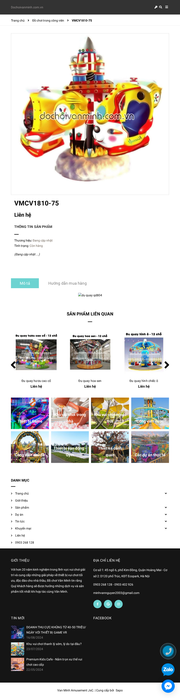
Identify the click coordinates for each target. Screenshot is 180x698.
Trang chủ (22, 493)
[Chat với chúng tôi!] (168, 686)
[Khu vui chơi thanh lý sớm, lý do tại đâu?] (17, 649)
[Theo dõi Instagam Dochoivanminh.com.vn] (118, 604)
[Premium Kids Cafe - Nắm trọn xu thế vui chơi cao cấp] (17, 664)
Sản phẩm (22, 507)
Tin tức (20, 521)
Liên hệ (20, 535)
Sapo (119, 690)
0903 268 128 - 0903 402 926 (113, 584)
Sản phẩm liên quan (90, 314)
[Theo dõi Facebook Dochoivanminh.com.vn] (97, 604)
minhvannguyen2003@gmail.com (116, 593)
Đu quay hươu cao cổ (36, 381)
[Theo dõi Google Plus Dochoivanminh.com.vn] (108, 604)
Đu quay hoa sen (89, 381)
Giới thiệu (21, 500)
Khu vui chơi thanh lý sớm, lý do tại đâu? (54, 644)
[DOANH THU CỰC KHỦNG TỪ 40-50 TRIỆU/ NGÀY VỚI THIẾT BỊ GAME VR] (17, 632)
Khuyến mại (23, 528)
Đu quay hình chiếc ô (144, 381)
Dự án (19, 514)
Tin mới (18, 618)
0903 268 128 (24, 542)
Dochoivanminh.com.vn (27, 7)
